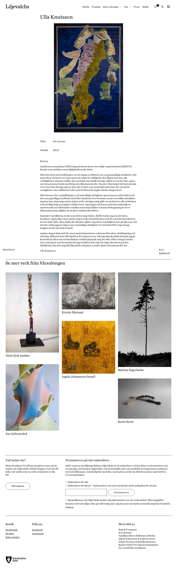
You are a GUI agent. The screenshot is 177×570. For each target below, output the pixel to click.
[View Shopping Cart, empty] (155, 7)
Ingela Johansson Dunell (78, 376)
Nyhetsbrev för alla (77, 482)
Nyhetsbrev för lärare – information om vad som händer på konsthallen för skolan (112, 485)
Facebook (37, 530)
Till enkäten (17, 486)
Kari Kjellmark (164, 251)
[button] (162, 7)
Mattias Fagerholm (131, 370)
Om (126, 7)
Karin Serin (126, 421)
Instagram (38, 533)
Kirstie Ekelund (72, 312)
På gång (96, 7)
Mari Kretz (9, 249)
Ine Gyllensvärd (16, 433)
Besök (85, 7)
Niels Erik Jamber (18, 355)
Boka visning (12, 537)
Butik (145, 7)
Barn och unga (111, 7)
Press (137, 7)
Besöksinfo (12, 530)
